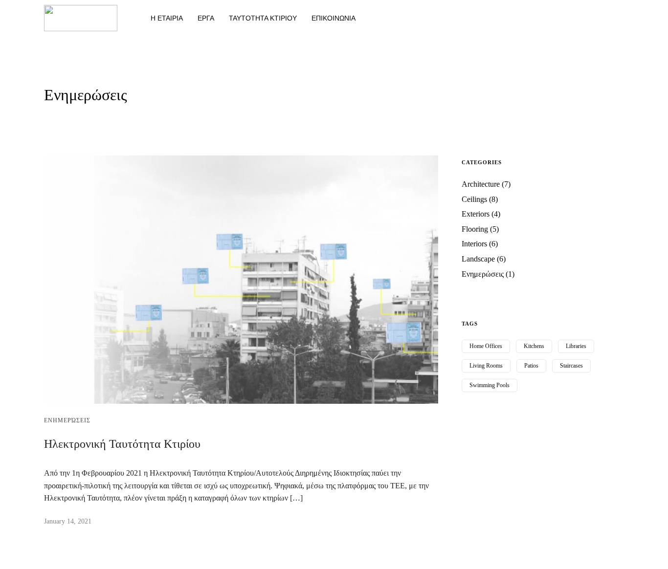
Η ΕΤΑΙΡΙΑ (167, 18)
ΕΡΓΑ (206, 18)
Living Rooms (486, 365)
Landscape (478, 259)
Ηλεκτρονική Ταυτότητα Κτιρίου (122, 444)
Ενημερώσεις (67, 420)
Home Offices (485, 346)
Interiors (474, 244)
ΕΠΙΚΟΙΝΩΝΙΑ (334, 18)
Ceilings (474, 199)
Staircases (571, 365)
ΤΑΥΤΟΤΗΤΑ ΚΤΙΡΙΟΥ (263, 18)
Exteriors (476, 214)
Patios (531, 365)
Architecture (481, 184)
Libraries (576, 346)
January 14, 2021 (67, 521)
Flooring (475, 229)
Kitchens (534, 346)
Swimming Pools (489, 385)
